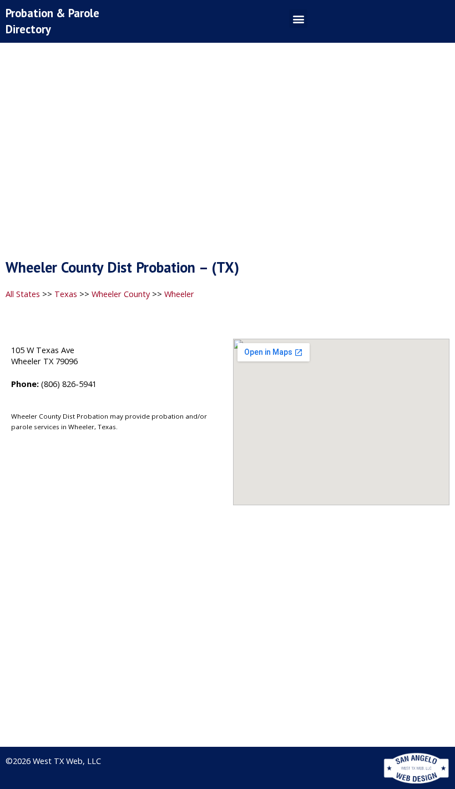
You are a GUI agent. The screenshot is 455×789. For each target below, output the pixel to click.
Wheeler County (121, 293)
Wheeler (179, 293)
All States (23, 293)
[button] (298, 18)
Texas (65, 293)
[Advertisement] (227, 154)
